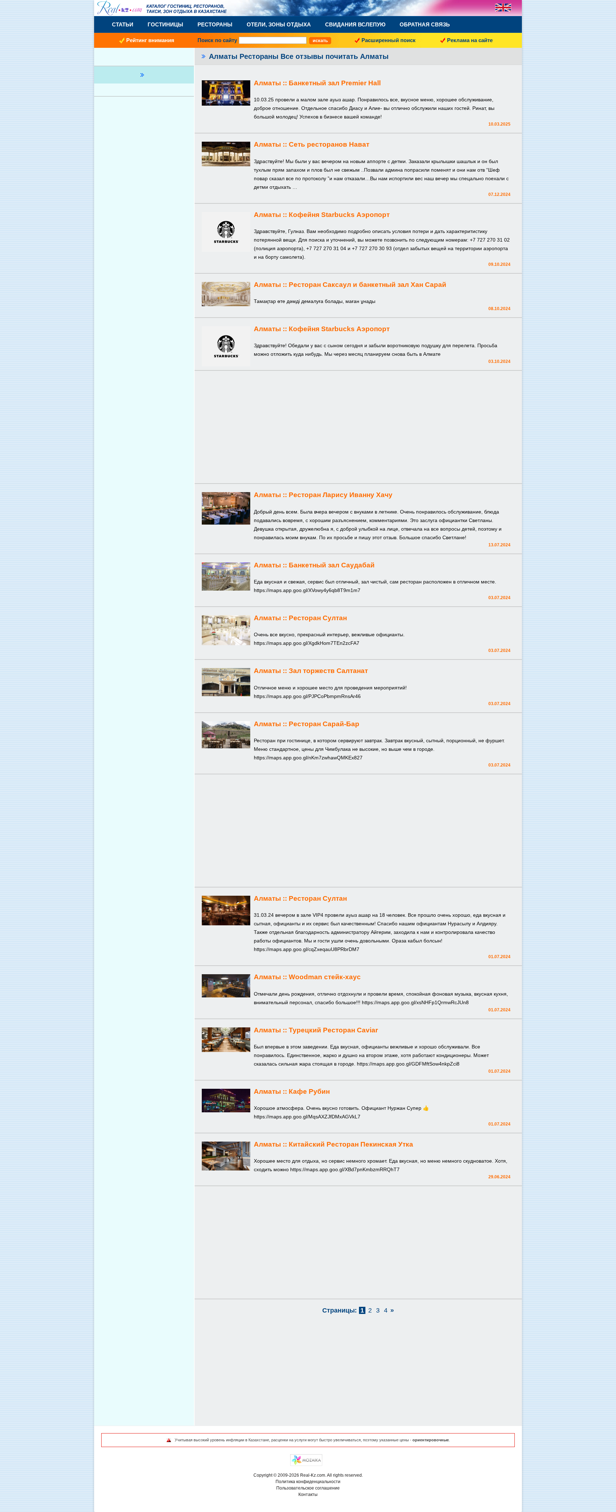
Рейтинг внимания (150, 40)
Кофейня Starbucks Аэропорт (339, 214)
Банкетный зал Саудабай (332, 565)
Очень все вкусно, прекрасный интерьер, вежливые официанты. (329, 634)
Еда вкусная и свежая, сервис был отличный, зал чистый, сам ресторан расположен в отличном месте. (375, 582)
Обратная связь (425, 24)
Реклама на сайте (470, 40)
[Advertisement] (358, 428)
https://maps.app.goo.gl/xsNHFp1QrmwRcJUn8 (415, 1002)
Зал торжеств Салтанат (328, 670)
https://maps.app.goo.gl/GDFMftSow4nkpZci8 (408, 1064)
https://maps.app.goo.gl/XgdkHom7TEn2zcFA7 (306, 643)
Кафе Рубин (309, 1091)
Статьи (122, 24)
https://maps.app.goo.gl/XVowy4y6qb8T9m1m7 (307, 590)
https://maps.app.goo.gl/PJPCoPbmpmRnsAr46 (307, 696)
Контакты (308, 1494)
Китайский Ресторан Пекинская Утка (351, 1144)
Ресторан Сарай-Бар (324, 724)
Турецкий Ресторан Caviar (333, 1030)
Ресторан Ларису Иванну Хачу (340, 495)
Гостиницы (165, 24)
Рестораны (214, 24)
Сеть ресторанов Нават (329, 144)
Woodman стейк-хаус (325, 977)
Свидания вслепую (355, 24)
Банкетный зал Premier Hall (335, 83)
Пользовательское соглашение (308, 1488)
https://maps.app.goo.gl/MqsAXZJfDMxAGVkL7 (307, 1116)
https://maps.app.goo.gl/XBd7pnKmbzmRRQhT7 (345, 1169)
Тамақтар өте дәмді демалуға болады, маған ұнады (314, 301)
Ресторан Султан (318, 618)
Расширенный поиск (388, 40)
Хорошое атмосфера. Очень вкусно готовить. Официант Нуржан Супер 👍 (341, 1108)
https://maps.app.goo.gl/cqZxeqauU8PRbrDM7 (306, 949)
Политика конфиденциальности (308, 1481)
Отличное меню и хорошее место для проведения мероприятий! (330, 688)
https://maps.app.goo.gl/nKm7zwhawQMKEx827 (308, 757)
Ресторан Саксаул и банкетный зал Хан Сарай (367, 284)
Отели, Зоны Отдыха (279, 24)
